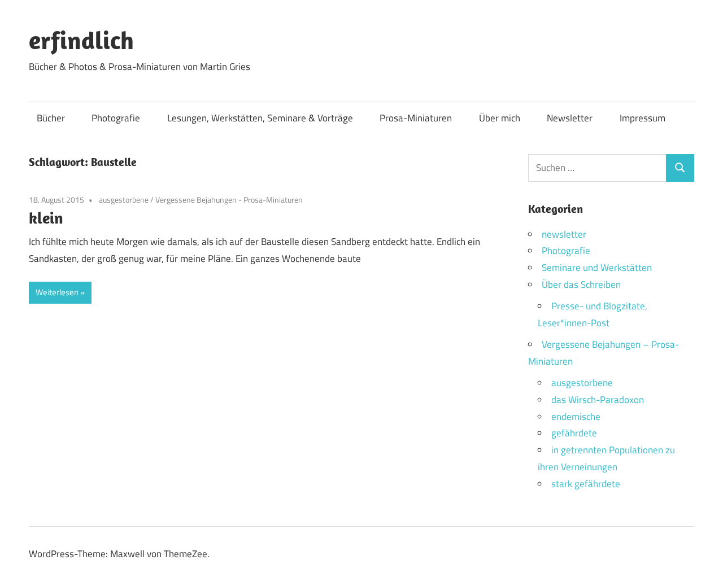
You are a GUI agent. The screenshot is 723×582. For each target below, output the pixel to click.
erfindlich (81, 40)
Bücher (51, 118)
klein (46, 217)
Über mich (499, 118)
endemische (575, 416)
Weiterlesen (57, 292)
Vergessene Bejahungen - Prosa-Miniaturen (229, 199)
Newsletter (570, 118)
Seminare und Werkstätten (597, 267)
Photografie (116, 118)
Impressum (642, 118)
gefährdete (574, 433)
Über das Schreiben (581, 284)
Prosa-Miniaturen (416, 118)
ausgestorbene (124, 199)
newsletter (564, 234)
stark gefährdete (585, 483)
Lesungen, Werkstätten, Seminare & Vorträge (260, 118)
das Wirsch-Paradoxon (597, 399)
